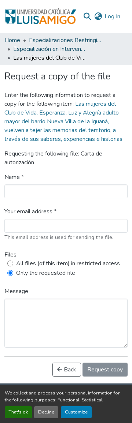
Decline (46, 412)
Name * (14, 177)
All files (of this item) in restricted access (68, 263)
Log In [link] (112, 16)
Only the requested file (45, 273)
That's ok (18, 412)
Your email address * (30, 211)
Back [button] (69, 370)
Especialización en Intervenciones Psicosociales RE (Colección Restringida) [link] (50, 49)
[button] (40, 16)
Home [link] (12, 40)
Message (16, 291)
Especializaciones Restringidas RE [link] (65, 40)
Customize (76, 412)
